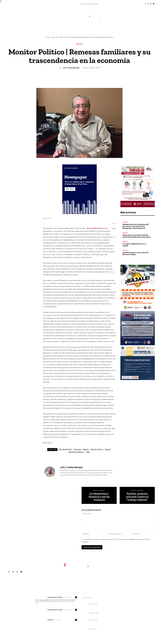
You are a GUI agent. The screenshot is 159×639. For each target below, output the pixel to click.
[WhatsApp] (84, 76)
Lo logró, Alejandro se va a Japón (134, 245)
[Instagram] (148, 4)
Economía (77, 449)
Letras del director (41, 597)
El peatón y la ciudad (45, 617)
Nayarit (108, 449)
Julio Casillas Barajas (71, 68)
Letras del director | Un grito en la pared (55, 594)
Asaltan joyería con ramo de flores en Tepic (135, 253)
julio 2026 (118, 601)
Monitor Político (97, 449)
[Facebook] (145, 4)
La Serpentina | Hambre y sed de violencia (99, 496)
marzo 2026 (119, 614)
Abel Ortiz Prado (65, 449)
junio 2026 (118, 604)
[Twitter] (151, 4)
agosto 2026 (119, 598)
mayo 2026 (119, 607)
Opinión (55, 37)
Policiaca (126, 250)
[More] (89, 76)
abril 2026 (118, 611)
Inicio (48, 37)
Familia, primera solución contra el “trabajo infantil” (137, 496)
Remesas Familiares (76, 452)
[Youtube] (153, 4)
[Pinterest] (79, 76)
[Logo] (96, 16)
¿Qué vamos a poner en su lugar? (95, 592)
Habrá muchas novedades (92, 617)
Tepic (88, 452)
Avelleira (50, 620)
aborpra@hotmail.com (97, 228)
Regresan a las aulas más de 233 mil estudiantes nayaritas (136, 236)
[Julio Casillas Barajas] (51, 472)
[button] (111, 26)
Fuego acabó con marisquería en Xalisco (95, 609)
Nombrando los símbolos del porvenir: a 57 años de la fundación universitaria (136, 226)
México (85, 449)
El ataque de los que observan (92, 595)
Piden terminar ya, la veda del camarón (93, 625)
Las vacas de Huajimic (46, 606)
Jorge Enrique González (55, 597)
